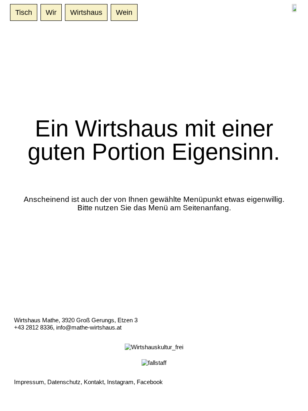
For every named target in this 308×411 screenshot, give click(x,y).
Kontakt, (94, 381)
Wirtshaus (86, 12)
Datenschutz (64, 381)
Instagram (120, 381)
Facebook (150, 381)
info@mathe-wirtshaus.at (89, 327)
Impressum (29, 381)
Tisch (23, 12)
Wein (124, 12)
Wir (51, 12)
